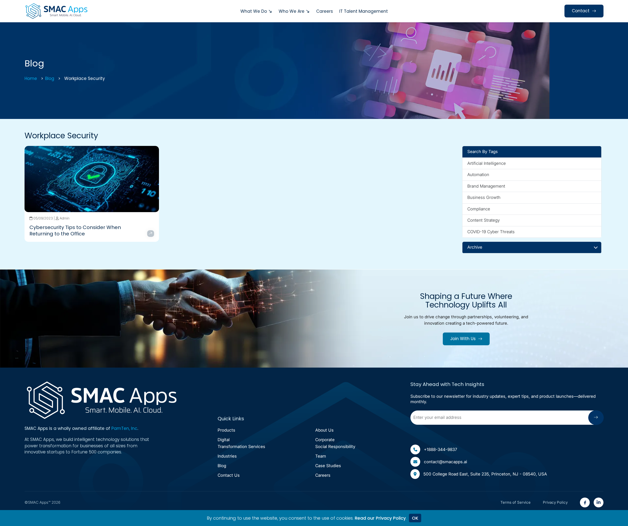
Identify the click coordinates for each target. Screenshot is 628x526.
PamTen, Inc (124, 428)
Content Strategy (483, 220)
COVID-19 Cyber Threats (491, 231)
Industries (227, 456)
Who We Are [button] (291, 11)
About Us (324, 430)
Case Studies (328, 465)
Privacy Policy (555, 502)
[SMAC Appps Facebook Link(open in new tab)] (585, 502)
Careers (324, 11)
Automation (478, 174)
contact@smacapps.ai (445, 461)
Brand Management (486, 186)
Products (226, 430)
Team (320, 456)
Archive (474, 247)
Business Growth (483, 197)
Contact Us (229, 475)
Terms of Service (515, 502)
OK (415, 518)
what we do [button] (253, 11)
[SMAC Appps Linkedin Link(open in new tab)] (598, 502)
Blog (49, 78)
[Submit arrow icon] (596, 417)
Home (31, 78)
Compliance (478, 208)
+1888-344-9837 (440, 449)
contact (580, 11)
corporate (335, 443)
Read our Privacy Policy (380, 518)
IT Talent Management (363, 11)
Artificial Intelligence (486, 163)
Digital (241, 443)
